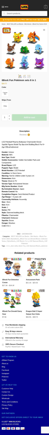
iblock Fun (22, 246)
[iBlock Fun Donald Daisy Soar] (12, 299)
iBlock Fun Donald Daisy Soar (12, 312)
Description (24, 131)
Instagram (5, 373)
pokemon (44, 246)
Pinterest (5, 377)
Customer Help (7, 389)
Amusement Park (33, 280)
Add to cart (29, 117)
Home (3, 24)
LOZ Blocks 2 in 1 (22, 241)
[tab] (24, 131)
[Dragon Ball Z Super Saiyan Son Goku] (36, 299)
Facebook (5, 370)
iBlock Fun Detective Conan (10, 281)
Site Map (5, 408)
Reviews (24, 135)
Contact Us (6, 392)
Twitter (4, 380)
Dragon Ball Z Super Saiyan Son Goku (34, 312)
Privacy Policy (7, 405)
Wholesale (5, 398)
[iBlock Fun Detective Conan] (12, 267)
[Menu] (3, 7)
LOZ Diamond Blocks (36, 241)
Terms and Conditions (10, 402)
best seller (14, 246)
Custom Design (7, 395)
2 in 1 (8, 246)
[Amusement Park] (36, 267)
